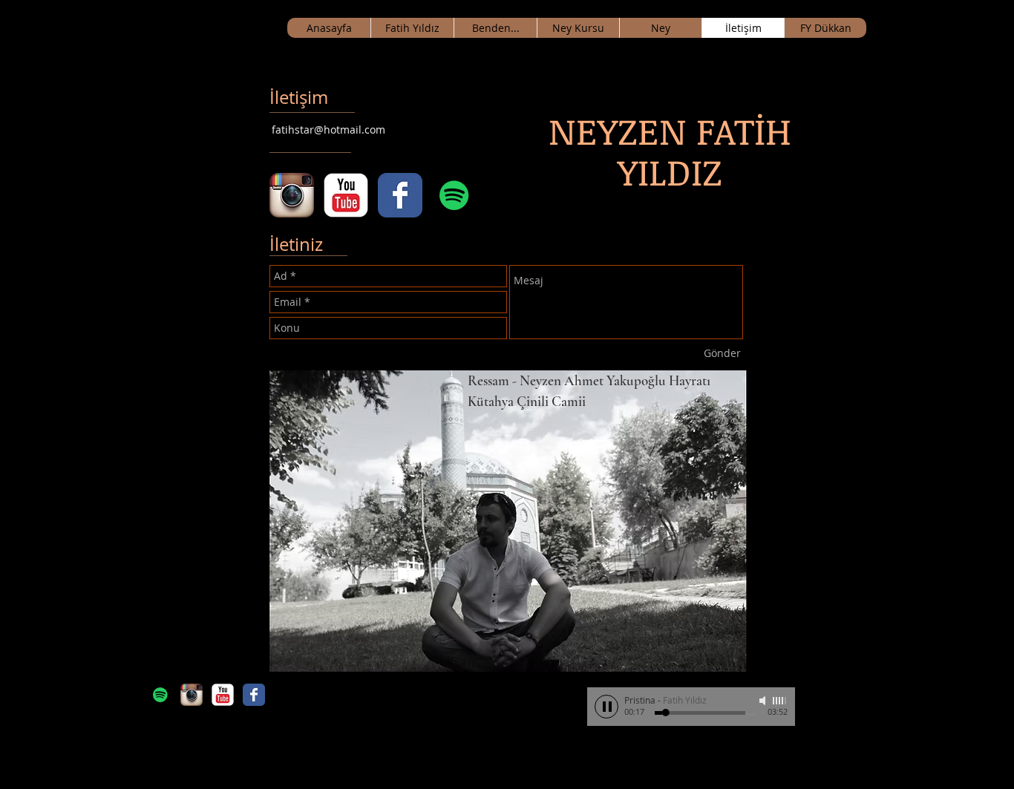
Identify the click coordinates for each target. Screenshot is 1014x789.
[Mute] (763, 700)
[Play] (606, 706)
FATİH (218, 27)
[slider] (780, 700)
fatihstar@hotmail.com (328, 129)
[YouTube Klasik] (346, 195)
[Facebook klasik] (400, 195)
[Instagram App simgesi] (291, 195)
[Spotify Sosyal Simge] (454, 195)
